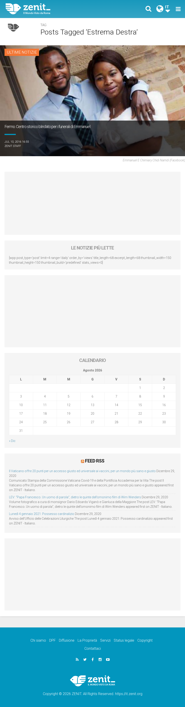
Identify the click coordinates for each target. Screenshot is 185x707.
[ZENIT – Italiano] (52, 9)
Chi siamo (38, 640)
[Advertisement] (92, 203)
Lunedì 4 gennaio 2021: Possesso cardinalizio (41, 514)
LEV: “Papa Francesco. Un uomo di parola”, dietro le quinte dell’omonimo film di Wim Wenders (75, 497)
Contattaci (92, 648)
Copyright (145, 640)
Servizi (105, 640)
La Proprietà (87, 640)
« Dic (12, 441)
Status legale (124, 640)
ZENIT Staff (13, 146)
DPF (52, 640)
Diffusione (66, 640)
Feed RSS (94, 461)
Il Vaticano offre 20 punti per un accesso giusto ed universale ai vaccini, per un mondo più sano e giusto (82, 471)
